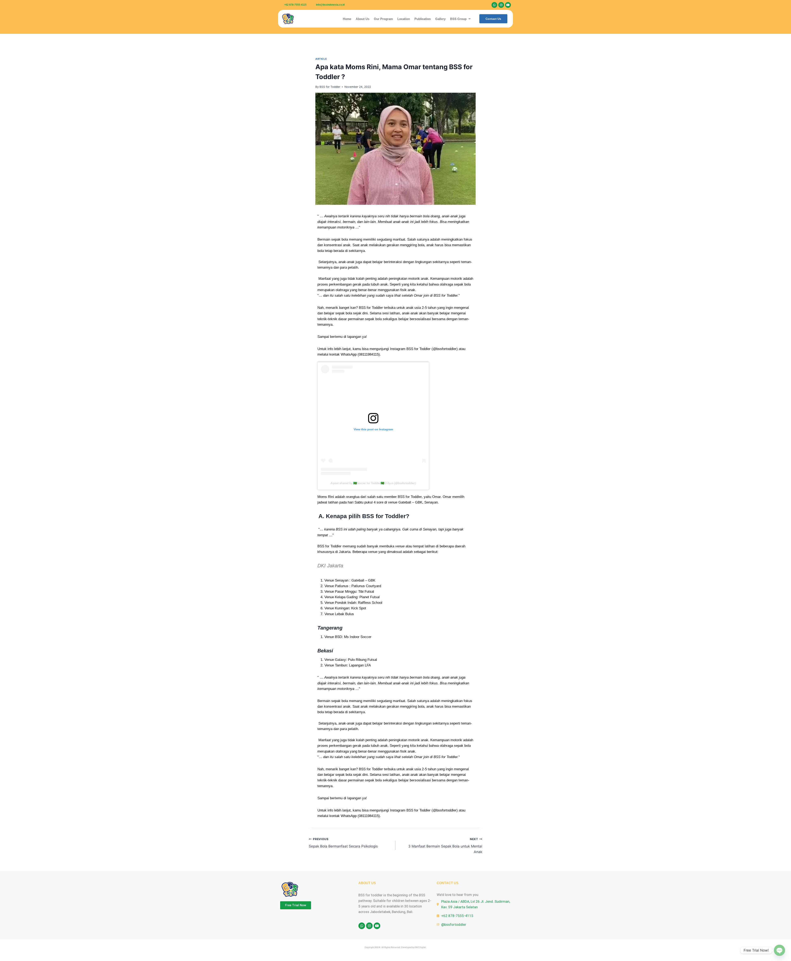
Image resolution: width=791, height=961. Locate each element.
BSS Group (458, 19)
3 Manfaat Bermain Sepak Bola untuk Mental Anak (445, 845)
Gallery (440, 19)
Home (347, 19)
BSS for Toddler (329, 86)
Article (321, 58)
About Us (362, 19)
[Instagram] (501, 5)
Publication (422, 19)
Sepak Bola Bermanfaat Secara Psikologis (343, 842)
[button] (460, 18)
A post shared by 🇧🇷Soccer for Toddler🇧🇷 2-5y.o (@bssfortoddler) (373, 483)
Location (403, 19)
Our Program (383, 19)
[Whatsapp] (494, 5)
